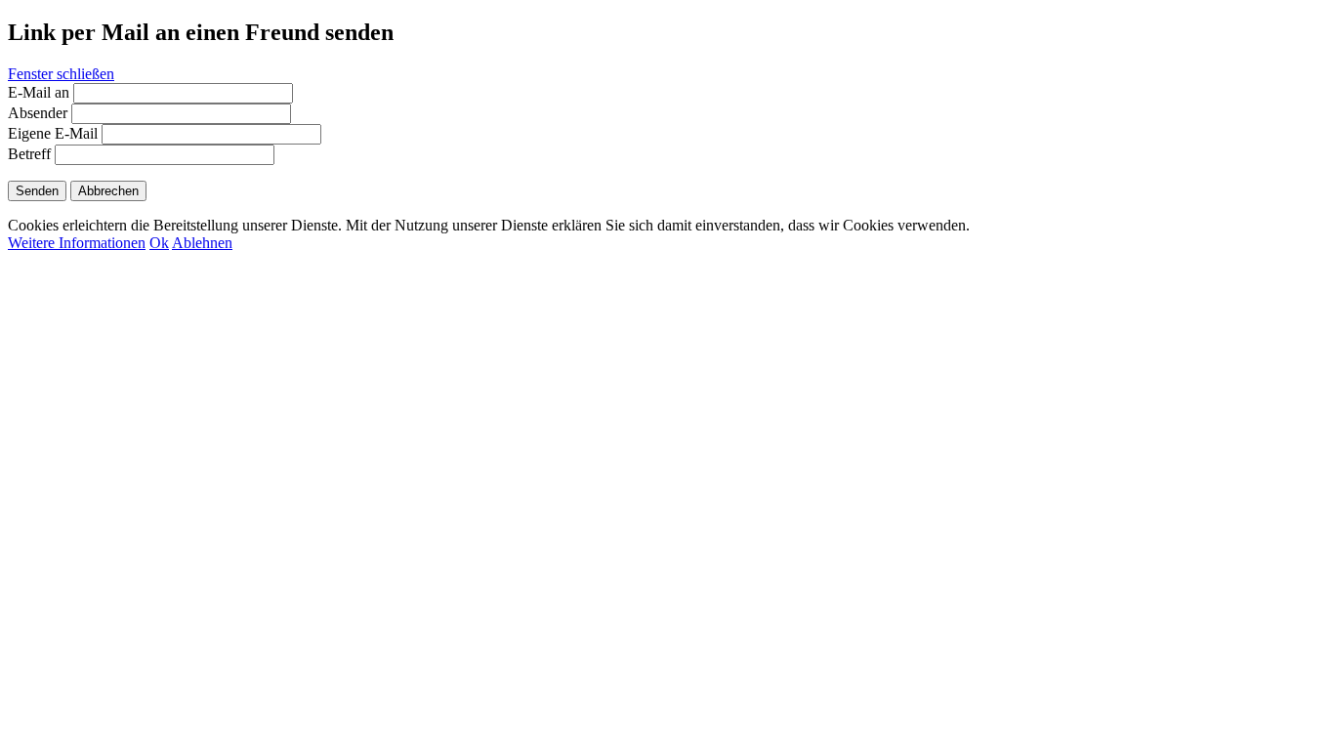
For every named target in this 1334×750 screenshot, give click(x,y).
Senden (37, 191)
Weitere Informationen (77, 242)
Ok (159, 242)
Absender (37, 112)
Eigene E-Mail (53, 133)
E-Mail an (38, 92)
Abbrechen (108, 191)
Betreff (29, 154)
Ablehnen (202, 242)
